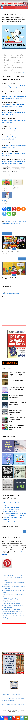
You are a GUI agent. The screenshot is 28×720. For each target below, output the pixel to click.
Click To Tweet (18, 72)
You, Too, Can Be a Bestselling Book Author (15, 412)
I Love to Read (15, 221)
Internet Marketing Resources (11, 522)
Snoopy (12, 223)
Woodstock (17, 223)
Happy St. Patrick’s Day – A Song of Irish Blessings (17, 419)
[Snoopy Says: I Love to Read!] (7, 195)
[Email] (14, 214)
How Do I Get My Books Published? (12, 694)
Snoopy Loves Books (18, 185)
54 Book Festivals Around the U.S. (12, 576)
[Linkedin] (9, 209)
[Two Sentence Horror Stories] (8, 472)
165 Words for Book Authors (11, 603)
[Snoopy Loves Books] (18, 182)
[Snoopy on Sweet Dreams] (8, 459)
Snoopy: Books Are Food (10, 278)
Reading (14, 249)
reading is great (5, 223)
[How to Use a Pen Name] (20, 446)
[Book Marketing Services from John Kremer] (8, 446)
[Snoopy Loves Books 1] (7, 182)
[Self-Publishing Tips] (20, 485)
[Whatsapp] (9, 214)
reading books (22, 221)
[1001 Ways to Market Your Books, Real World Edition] (16, 357)
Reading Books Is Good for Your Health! (13, 704)
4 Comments (5, 256)
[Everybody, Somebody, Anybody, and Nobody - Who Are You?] (20, 472)
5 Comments (5, 280)
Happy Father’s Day (16, 380)
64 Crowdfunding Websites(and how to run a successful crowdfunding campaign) (11, 509)
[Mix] (23, 209)
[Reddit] (18, 209)
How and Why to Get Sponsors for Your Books (16, 427)
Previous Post (7, 233)
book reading (8, 221)
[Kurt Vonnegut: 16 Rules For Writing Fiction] (8, 485)
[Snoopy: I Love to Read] (20, 459)
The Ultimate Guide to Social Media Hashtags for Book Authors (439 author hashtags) (14, 616)
